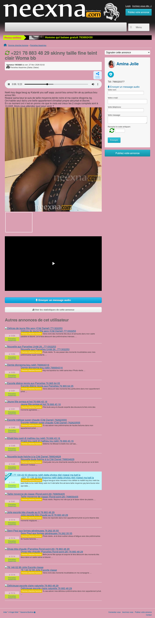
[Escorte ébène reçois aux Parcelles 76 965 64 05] (32, 383)
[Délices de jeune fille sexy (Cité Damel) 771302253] (34, 328)
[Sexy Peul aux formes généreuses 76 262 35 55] (32, 530)
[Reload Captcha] (111, 130)
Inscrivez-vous (127, 612)
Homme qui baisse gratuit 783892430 (68, 37)
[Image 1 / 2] (53, 159)
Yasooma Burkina (26, 612)
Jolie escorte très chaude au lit (44, 515)
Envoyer (114, 140)
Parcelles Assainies (38, 45)
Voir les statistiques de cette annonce (54, 309)
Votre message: (114, 115)
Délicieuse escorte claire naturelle (46, 588)
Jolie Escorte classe (39, 570)
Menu (139, 27)
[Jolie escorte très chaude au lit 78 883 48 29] (29, 512)
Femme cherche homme (18, 45)
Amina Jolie (127, 63)
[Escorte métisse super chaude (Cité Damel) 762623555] (36, 419)
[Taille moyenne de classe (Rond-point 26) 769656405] (35, 493)
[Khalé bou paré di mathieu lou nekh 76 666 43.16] (32, 438)
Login (128, 5)
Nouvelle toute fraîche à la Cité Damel (47, 459)
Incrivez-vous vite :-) (142, 5)
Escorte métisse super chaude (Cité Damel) (50, 422)
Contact (149, 615)
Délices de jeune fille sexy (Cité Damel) (48, 331)
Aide (5, 612)
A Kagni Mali (13, 612)
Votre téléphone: (114, 107)
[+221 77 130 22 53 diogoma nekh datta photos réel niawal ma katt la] (42, 474)
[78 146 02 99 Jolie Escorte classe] (24, 567)
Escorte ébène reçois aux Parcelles (47, 386)
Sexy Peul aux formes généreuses (46, 533)
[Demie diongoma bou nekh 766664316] (27, 364)
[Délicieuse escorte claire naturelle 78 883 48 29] (31, 585)
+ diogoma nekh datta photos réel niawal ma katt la (57, 477)
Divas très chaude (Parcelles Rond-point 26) (52, 551)
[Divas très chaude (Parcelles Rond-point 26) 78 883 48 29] (37, 548)
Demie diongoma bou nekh (42, 367)
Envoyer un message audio (54, 300)
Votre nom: (112, 89)
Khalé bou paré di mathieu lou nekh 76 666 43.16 (47, 441)
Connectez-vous (114, 612)
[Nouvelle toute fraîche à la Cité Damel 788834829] (33, 456)
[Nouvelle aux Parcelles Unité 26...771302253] (30, 346)
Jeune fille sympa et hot (41, 404)
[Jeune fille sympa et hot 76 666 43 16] (26, 401)
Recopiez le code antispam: (119, 126)
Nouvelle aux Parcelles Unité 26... (45, 349)
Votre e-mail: (113, 97)
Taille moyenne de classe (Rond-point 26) (49, 496)
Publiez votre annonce (138, 12)
